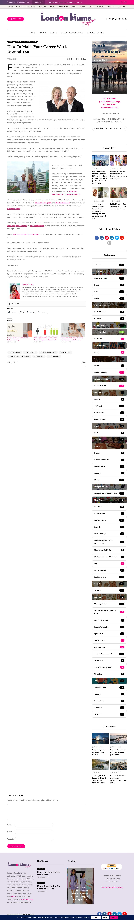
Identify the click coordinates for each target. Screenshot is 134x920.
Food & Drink (63, 6)
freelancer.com (57, 194)
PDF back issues (27, 899)
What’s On (42, 6)
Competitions (30, 6)
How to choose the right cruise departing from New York (118, 779)
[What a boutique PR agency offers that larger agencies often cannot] (46, 330)
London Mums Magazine (72, 33)
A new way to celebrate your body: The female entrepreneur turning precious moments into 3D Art (99, 211)
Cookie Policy (106, 887)
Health (91, 6)
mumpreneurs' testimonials (19, 356)
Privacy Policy (117, 887)
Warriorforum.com (13, 209)
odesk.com (73, 191)
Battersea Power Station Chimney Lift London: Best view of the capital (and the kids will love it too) (99, 177)
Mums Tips (111, 6)
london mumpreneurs (48, 352)
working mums (54, 356)
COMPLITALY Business (25, 914)
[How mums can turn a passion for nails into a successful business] (73, 330)
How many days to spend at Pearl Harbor (99, 752)
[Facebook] (9, 304)
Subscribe (17, 19)
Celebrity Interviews (15, 6)
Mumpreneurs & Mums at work (26, 41)
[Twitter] (15, 304)
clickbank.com (40, 203)
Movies (82, 6)
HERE (13, 896)
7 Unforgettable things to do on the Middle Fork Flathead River (99, 779)
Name (9, 824)
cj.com (48, 203)
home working (30, 352)
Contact (54, 33)
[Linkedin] (12, 304)
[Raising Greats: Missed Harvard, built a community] (19, 330)
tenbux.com (25, 234)
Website (10, 839)
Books (74, 6)
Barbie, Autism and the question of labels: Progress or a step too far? (118, 174)
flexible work (14, 352)
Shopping (121, 6)
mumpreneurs (65, 352)
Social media (38, 356)
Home (32, 33)
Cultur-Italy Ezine (95, 33)
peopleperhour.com (73, 194)
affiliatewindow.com (62, 203)
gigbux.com (34, 234)
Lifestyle (100, 6)
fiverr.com (16, 234)
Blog (10, 41)
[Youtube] (18, 304)
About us (43, 33)
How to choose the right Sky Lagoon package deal (117, 752)
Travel (52, 6)
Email (9, 832)
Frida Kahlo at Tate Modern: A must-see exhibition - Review (65, 2)
